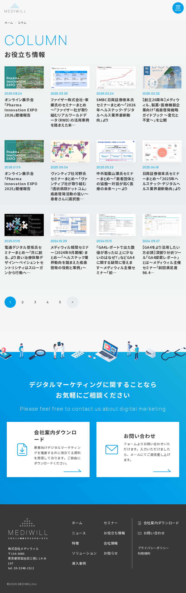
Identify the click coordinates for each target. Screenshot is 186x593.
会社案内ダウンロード (161, 522)
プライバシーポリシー (153, 548)
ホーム (77, 522)
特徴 (75, 543)
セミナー (111, 522)
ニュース (79, 533)
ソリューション (84, 553)
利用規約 (144, 553)
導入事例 (79, 563)
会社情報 (111, 543)
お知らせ (111, 553)
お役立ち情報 (114, 533)
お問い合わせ (154, 533)
